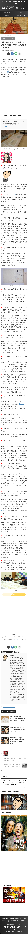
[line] (15, 53)
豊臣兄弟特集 (7, 12)
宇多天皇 (13, 195)
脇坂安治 (3, 510)
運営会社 (9, 921)
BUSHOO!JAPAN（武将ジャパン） (14, 8)
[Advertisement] (14, 98)
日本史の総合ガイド (18, 918)
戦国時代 (4, 918)
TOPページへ (13, 594)
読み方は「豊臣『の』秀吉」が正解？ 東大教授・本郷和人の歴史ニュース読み (17, 718)
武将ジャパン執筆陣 (12, 920)
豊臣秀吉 (6, 72)
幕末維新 (7, 15)
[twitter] (8, 53)
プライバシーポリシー (17, 921)
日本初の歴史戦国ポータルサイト (14, 924)
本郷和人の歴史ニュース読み (9, 707)
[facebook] (12, 53)
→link (5, 126)
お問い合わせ (16, 639)
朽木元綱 (21, 404)
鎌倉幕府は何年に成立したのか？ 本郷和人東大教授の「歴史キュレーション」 (17, 729)
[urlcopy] (19, 53)
